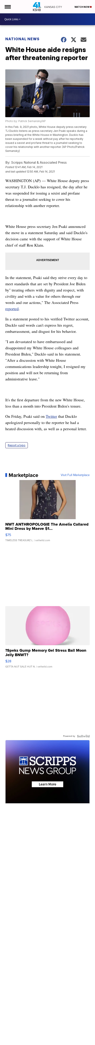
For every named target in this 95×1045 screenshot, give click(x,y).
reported (12, 308)
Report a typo (16, 445)
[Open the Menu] (7, 6)
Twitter (51, 416)
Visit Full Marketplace (75, 475)
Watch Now (82, 7)
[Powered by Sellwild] (83, 736)
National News (22, 39)
